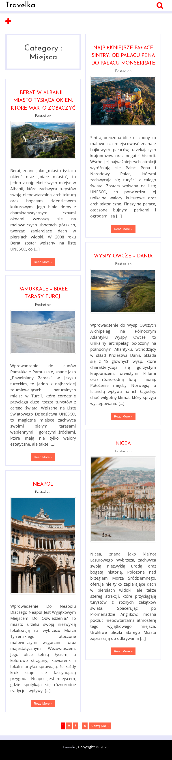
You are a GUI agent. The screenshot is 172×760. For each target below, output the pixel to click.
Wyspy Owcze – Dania (123, 256)
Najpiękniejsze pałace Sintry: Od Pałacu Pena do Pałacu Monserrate (123, 56)
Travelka (20, 5)
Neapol (43, 484)
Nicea (123, 443)
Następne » (100, 726)
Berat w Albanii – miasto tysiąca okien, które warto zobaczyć (43, 100)
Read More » (123, 229)
